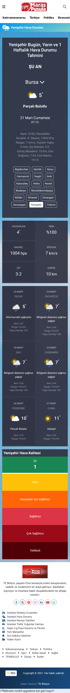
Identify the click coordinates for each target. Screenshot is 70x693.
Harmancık (23, 176)
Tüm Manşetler (15, 631)
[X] (22, 602)
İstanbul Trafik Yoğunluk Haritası (25, 624)
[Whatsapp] (54, 602)
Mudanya (21, 190)
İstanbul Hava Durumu (19, 616)
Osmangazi (19, 204)
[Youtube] (47, 602)
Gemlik (38, 169)
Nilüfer (18, 197)
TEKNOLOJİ (12, 656)
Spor (24, 653)
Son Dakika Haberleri (19, 635)
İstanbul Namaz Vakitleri (21, 620)
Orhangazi (48, 197)
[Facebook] (16, 602)
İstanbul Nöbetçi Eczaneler (22, 612)
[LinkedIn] (41, 602)
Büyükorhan (21, 169)
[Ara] (64, 7)
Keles (36, 183)
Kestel (48, 183)
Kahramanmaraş (14, 17)
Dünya (27, 656)
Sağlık (54, 653)
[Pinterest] (29, 602)
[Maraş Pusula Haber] (34, 7)
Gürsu (50, 169)
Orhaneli (32, 197)
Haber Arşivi (14, 639)
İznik (49, 176)
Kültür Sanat (39, 653)
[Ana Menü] (3, 6)
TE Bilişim (44, 683)
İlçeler (40, 656)
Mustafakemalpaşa (42, 190)
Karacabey (22, 183)
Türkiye (35, 17)
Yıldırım (51, 204)
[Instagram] (35, 602)
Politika (49, 17)
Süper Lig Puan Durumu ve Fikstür (26, 628)
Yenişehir (36, 204)
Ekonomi (64, 17)
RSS (12, 673)
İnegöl (37, 176)
